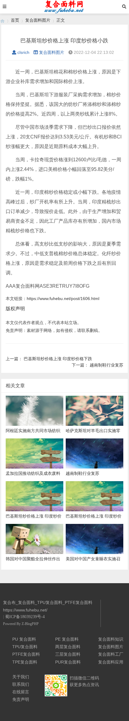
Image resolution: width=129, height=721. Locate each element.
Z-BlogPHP (30, 624)
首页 (15, 20)
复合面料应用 (110, 662)
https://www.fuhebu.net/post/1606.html (63, 298)
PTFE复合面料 (26, 654)
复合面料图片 (37, 20)
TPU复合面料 (25, 646)
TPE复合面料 (24, 662)
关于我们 (20, 676)
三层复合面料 (67, 654)
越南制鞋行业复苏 (106, 365)
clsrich (23, 52)
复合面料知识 (110, 639)
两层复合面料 (67, 646)
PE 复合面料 (67, 639)
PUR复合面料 (68, 662)
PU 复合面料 (24, 639)
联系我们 (20, 684)
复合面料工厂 (110, 654)
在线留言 (20, 691)
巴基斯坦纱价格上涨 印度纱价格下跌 (58, 358)
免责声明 (20, 699)
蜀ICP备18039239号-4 (25, 616)
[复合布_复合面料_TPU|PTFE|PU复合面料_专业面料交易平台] (2, 20)
